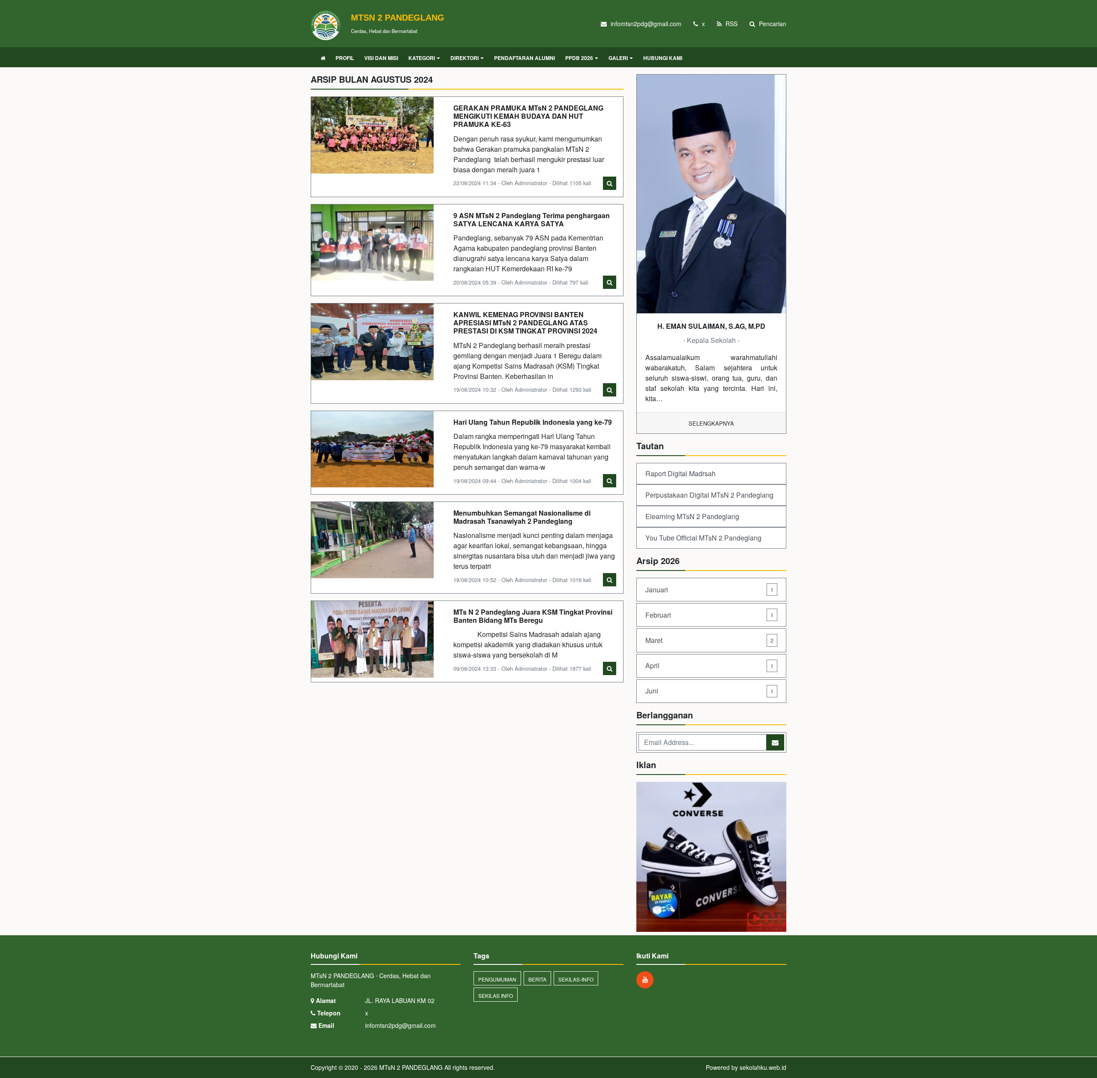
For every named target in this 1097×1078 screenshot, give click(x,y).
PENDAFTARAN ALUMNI (524, 58)
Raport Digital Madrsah (680, 473)
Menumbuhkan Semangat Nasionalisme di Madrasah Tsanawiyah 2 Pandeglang (521, 517)
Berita (537, 979)
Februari (709, 615)
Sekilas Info (495, 995)
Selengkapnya (711, 423)
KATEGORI (421, 58)
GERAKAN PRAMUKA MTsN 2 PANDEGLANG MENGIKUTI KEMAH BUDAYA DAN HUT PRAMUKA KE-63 (528, 116)
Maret (709, 640)
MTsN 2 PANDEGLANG (410, 1067)
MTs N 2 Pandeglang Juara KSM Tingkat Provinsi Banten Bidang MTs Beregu (532, 616)
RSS (730, 23)
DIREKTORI (464, 58)
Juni (709, 691)
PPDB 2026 (579, 58)
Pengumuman (497, 979)
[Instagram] (647, 979)
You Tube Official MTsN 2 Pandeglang (703, 538)
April (709, 665)
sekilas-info (575, 979)
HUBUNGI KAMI (662, 58)
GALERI (618, 58)
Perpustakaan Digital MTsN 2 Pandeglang (709, 495)
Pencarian (771, 23)
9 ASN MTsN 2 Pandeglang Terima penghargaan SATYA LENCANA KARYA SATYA (531, 219)
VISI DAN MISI (381, 58)
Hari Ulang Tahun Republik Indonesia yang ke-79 (532, 422)
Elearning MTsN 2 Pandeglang (692, 516)
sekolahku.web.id (763, 1067)
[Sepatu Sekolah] (711, 857)
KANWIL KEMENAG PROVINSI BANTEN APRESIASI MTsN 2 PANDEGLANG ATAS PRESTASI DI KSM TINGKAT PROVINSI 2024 (525, 322)
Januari (709, 590)
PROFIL (345, 58)
